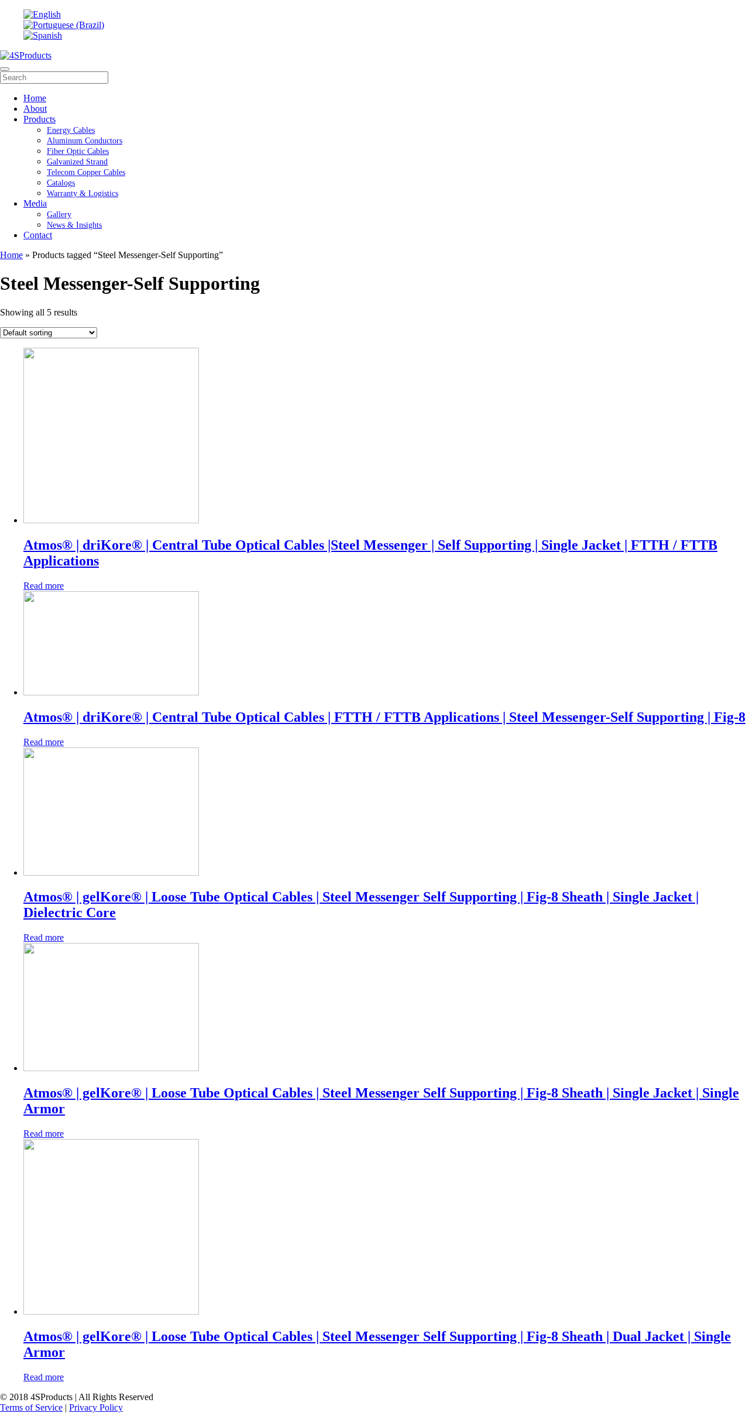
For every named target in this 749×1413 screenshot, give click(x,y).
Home (34, 98)
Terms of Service (31, 1407)
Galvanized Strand (77, 161)
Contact (37, 235)
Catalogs (61, 183)
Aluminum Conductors (84, 140)
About (35, 109)
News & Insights (74, 225)
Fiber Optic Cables (78, 151)
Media (35, 203)
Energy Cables (71, 130)
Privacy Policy (96, 1407)
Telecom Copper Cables (86, 172)
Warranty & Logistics (82, 193)
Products (39, 119)
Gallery (59, 214)
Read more (43, 586)
